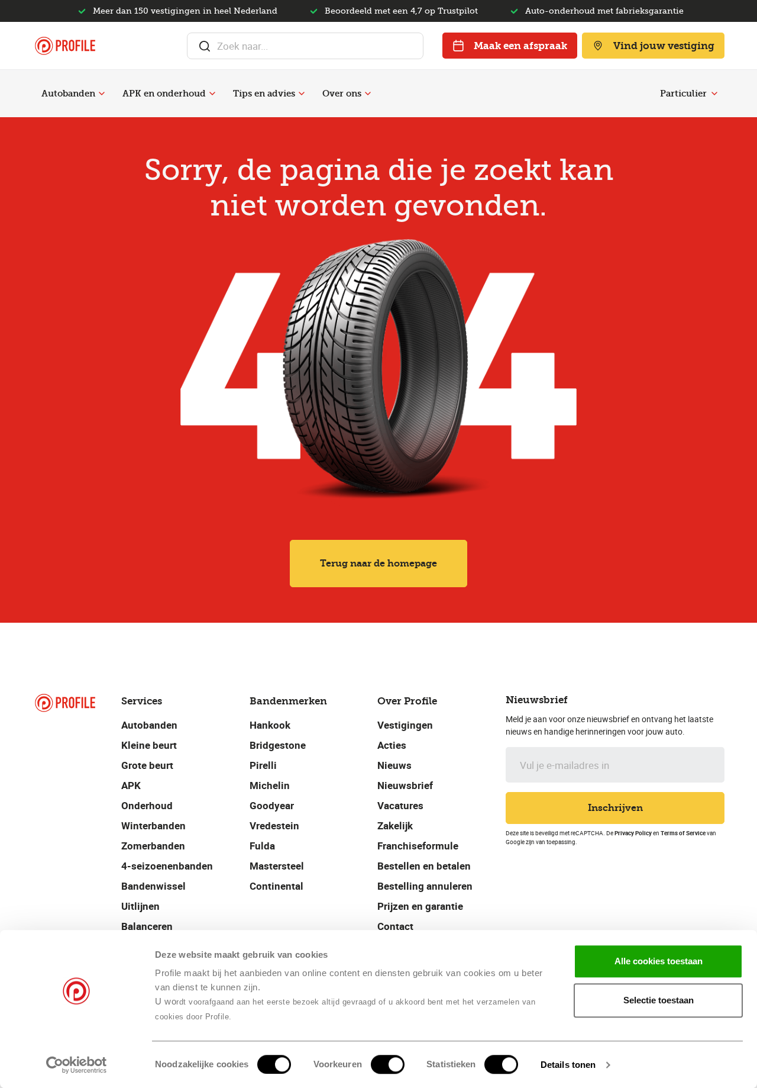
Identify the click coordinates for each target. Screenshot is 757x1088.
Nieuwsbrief (405, 785)
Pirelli (263, 765)
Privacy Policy (633, 833)
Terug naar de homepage (378, 563)
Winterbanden (153, 825)
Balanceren (147, 926)
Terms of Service (683, 833)
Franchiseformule (417, 845)
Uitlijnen (140, 906)
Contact (395, 926)
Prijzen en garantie (420, 906)
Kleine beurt (149, 745)
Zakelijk (395, 825)
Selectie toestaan (658, 1000)
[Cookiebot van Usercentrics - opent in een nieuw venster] (76, 1065)
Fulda (262, 845)
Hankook (270, 725)
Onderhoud (147, 805)
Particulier (683, 93)
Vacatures (400, 805)
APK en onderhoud (164, 93)
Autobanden (68, 93)
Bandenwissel (153, 886)
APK (131, 785)
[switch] (388, 1064)
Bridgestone (278, 745)
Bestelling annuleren (425, 886)
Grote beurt (147, 765)
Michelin (270, 785)
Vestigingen (405, 725)
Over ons (341, 93)
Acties (391, 745)
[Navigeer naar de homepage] (65, 46)
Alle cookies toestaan (658, 961)
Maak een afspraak (520, 45)
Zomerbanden (153, 845)
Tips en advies (264, 93)
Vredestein (274, 825)
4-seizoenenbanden (167, 866)
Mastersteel (277, 866)
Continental (276, 886)
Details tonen (568, 1065)
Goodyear (272, 805)
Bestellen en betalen (424, 866)
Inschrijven (615, 807)
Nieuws (394, 765)
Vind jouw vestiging (663, 45)
